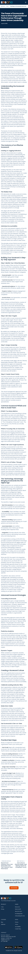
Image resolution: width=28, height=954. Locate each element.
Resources (17, 907)
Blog (2, 922)
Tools (2, 907)
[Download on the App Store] (9, 947)
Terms (16, 924)
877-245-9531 (4, 941)
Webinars (3, 924)
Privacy (16, 922)
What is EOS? (18, 909)
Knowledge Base (18, 913)
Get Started (14, 888)
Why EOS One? (18, 911)
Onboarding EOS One (20, 916)
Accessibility (18, 926)
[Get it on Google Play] (18, 947)
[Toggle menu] (25, 2)
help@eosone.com (5, 939)
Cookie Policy (18, 929)
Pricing (2, 909)
